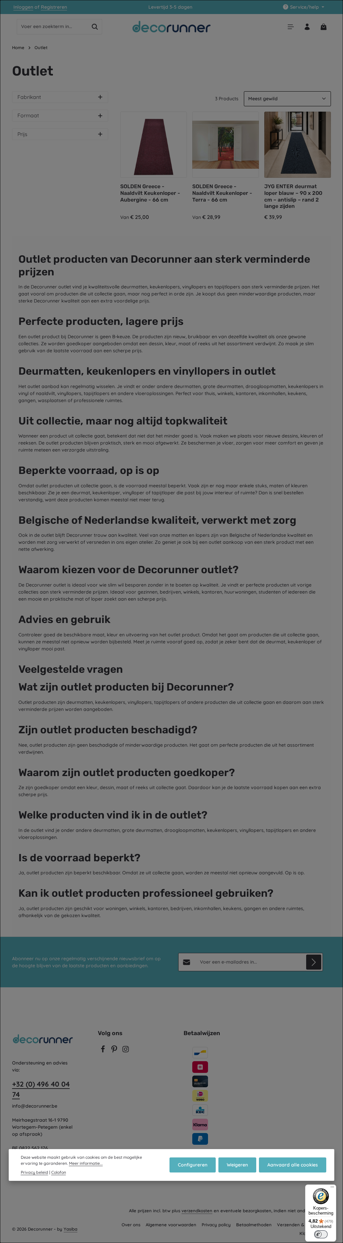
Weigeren (237, 1165)
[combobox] (52, 26)
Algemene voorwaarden (171, 1224)
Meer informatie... (86, 1163)
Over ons (131, 1224)
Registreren (54, 7)
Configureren (192, 1165)
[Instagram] (125, 1051)
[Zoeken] (95, 26)
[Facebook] (103, 1051)
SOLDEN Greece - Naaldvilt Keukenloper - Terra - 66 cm (222, 193)
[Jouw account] (307, 26)
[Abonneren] (313, 962)
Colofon (58, 1172)
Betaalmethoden (254, 1224)
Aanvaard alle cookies (292, 1165)
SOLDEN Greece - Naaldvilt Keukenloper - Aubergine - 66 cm (150, 193)
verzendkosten (197, 1210)
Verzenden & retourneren (304, 1224)
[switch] (321, 1234)
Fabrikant (29, 97)
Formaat (28, 115)
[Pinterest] (115, 1051)
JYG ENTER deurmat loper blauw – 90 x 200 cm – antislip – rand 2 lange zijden (293, 196)
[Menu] (290, 26)
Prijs (22, 134)
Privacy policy (216, 1224)
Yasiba (70, 1229)
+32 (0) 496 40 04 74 (41, 1089)
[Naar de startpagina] (171, 27)
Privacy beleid (34, 1172)
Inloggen (23, 7)
